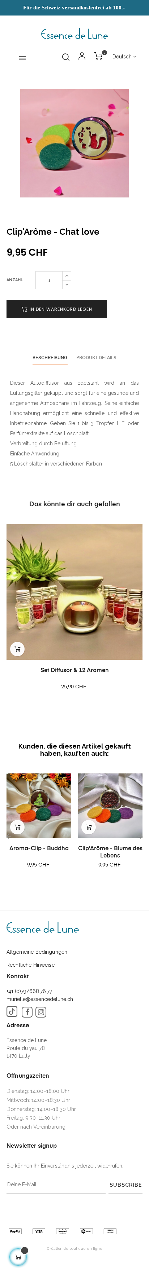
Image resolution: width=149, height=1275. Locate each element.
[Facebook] (27, 1012)
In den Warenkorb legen (60, 309)
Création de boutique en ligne (74, 1248)
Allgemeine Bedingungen (37, 952)
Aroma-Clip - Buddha (39, 849)
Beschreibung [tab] (50, 358)
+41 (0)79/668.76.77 (29, 991)
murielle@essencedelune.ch (40, 999)
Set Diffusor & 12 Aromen (75, 671)
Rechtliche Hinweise (31, 965)
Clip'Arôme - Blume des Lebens (110, 852)
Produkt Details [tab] (96, 358)
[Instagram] (41, 1012)
